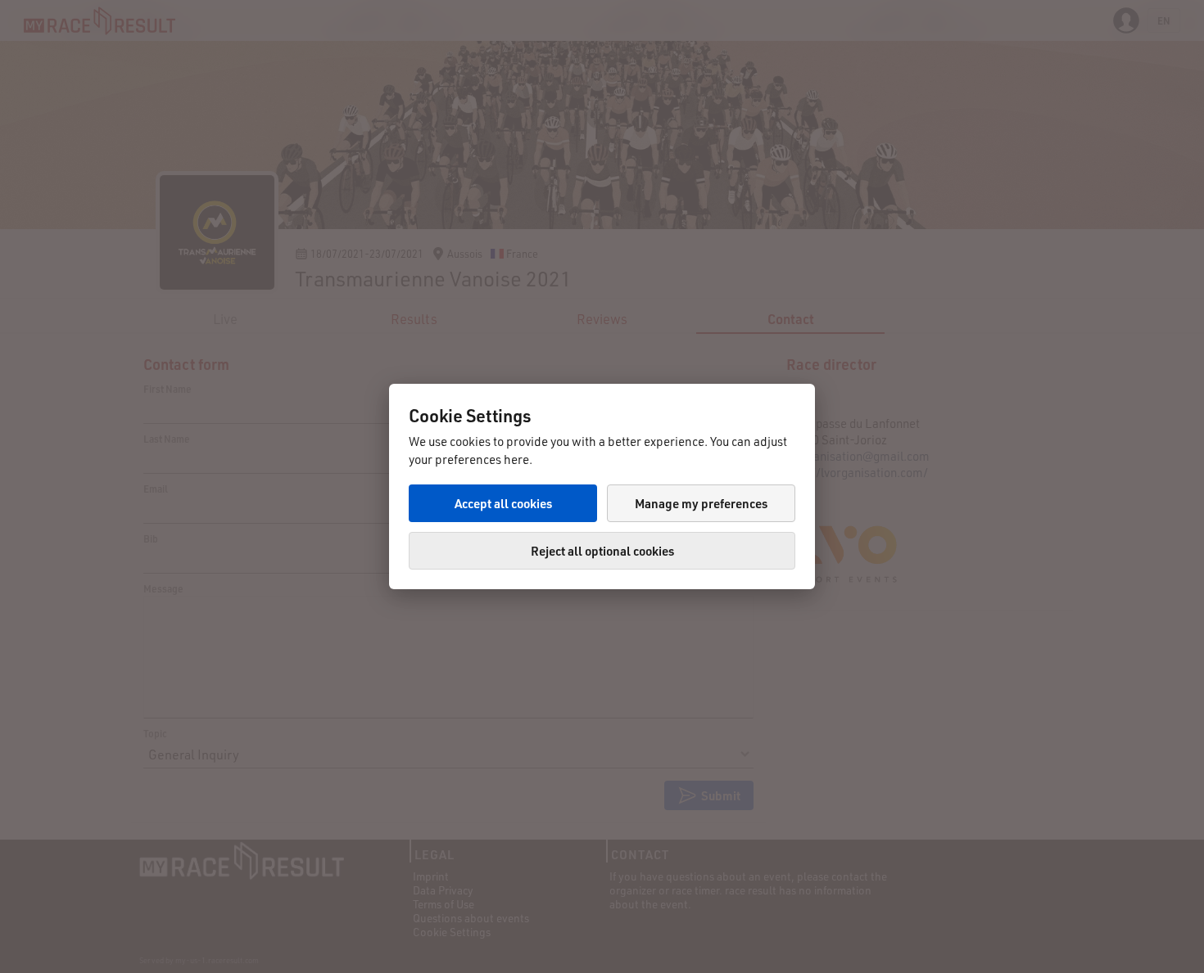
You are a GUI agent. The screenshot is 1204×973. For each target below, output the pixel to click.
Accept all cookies (503, 503)
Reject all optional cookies (602, 551)
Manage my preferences (701, 503)
